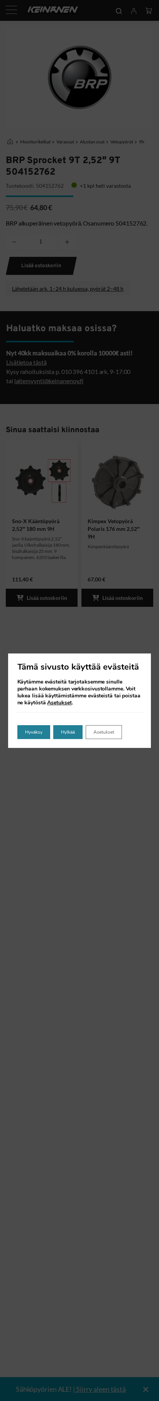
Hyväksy (33, 732)
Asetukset (59, 702)
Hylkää (68, 732)
